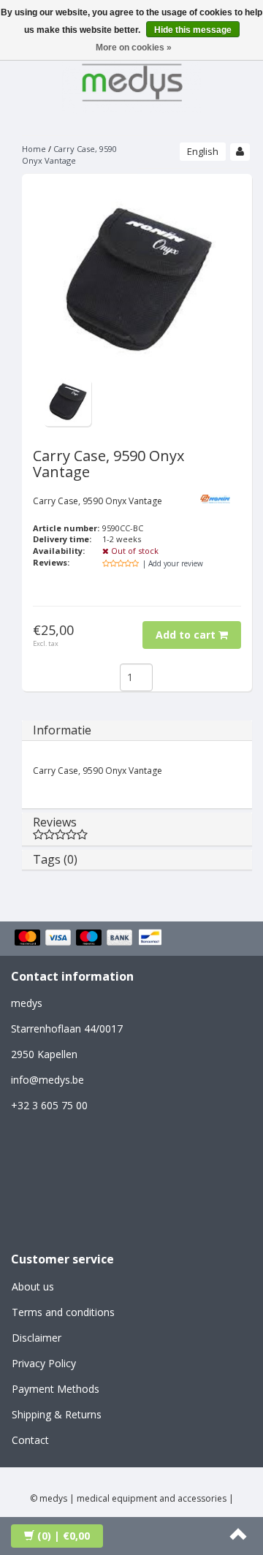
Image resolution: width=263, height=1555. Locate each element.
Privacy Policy (44, 1363)
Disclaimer (36, 1338)
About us (33, 1286)
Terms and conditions (63, 1312)
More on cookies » (134, 47)
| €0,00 (63, 1536)
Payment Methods (55, 1389)
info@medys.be (47, 1080)
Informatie (62, 730)
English (202, 151)
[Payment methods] (90, 938)
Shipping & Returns (57, 1414)
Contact (30, 1440)
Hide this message (193, 30)
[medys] (131, 80)
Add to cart (187, 635)
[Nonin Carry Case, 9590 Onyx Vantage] (67, 401)
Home (34, 148)
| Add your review (172, 563)
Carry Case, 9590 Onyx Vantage (69, 154)
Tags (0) (55, 859)
